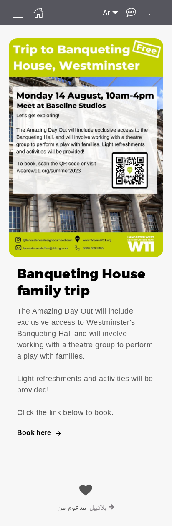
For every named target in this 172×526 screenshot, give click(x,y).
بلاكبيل (97, 507)
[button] (86, 244)
